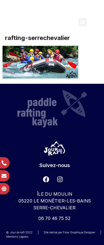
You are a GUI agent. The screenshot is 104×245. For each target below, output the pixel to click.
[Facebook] (46, 179)
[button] (83, 22)
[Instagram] (60, 179)
